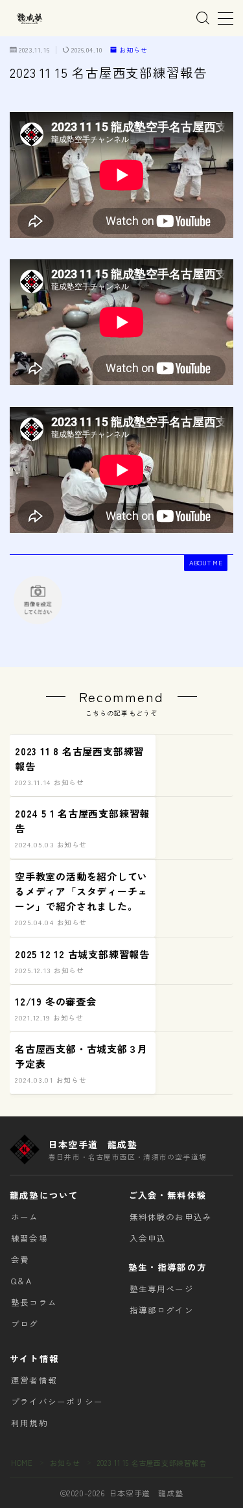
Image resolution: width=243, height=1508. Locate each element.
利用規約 (29, 1423)
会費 (20, 1259)
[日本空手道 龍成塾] (29, 18)
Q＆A (21, 1281)
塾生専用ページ (162, 1288)
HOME (21, 1462)
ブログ (25, 1323)
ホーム (25, 1216)
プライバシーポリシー (57, 1401)
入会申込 (148, 1238)
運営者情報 (34, 1380)
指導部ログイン (162, 1310)
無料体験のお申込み (171, 1216)
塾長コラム (34, 1302)
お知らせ (133, 50)
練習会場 (29, 1238)
